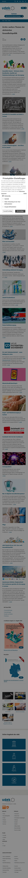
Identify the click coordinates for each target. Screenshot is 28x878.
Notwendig (7, 196)
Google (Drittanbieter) (10, 207)
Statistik (6, 199)
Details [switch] (25, 193)
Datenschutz (22, 191)
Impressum (3, 193)
